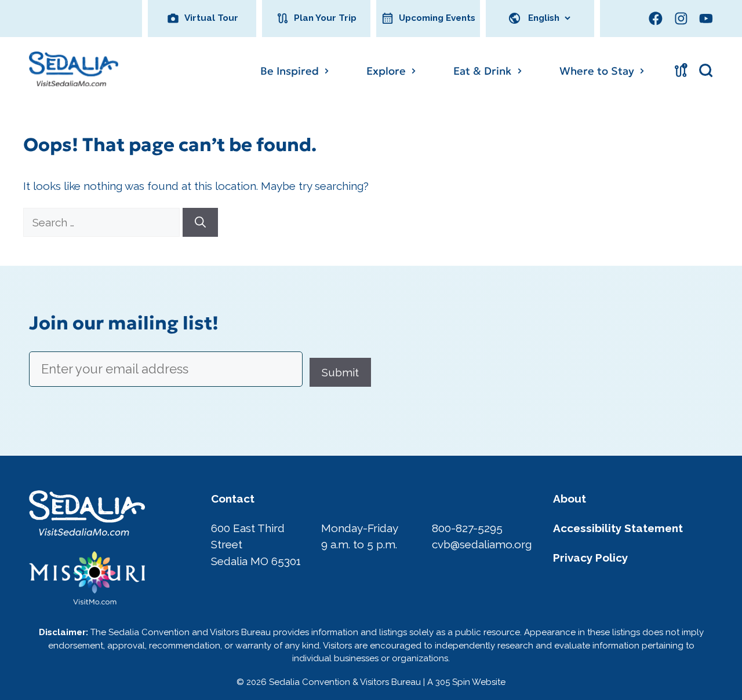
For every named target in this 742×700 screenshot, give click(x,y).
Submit (340, 372)
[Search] (200, 222)
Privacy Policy (590, 557)
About (569, 498)
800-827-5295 (467, 528)
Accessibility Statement (618, 528)
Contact (232, 498)
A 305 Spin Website (466, 682)
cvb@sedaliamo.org (482, 544)
